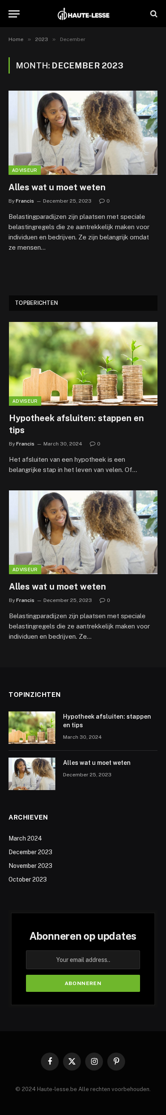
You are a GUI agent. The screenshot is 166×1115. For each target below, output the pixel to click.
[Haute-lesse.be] (83, 14)
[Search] (153, 14)
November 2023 (30, 865)
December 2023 (30, 852)
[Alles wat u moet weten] (83, 133)
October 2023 (28, 879)
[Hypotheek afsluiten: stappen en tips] (83, 364)
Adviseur (24, 170)
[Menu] (14, 14)
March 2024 (25, 838)
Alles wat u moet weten (57, 187)
